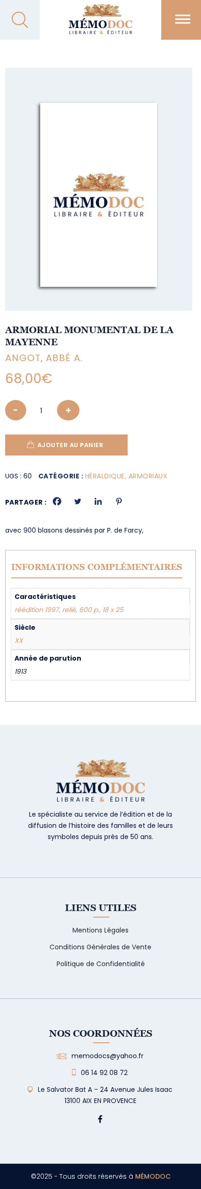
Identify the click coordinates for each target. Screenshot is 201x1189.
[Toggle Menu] (182, 18)
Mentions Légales (100, 930)
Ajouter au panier (70, 445)
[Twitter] (77, 501)
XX (18, 640)
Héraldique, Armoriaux (126, 476)
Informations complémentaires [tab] (96, 567)
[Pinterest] (118, 501)
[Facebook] (57, 501)
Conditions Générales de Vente (100, 947)
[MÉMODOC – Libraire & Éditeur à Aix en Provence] (100, 24)
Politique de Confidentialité (101, 963)
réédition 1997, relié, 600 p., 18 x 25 (68, 609)
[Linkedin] (98, 501)
